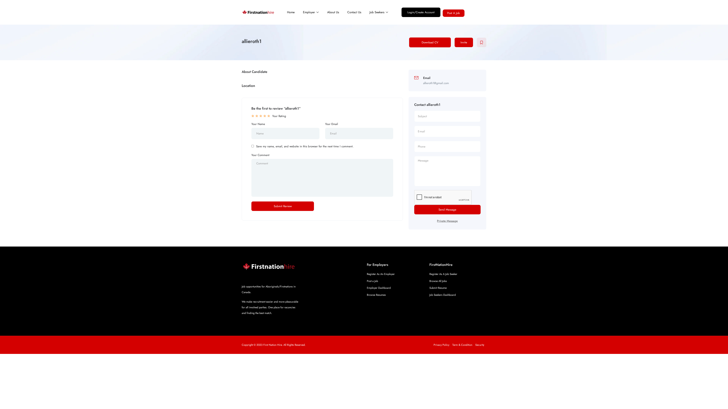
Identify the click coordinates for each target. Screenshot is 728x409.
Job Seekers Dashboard (442, 295)
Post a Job (372, 281)
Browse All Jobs (438, 281)
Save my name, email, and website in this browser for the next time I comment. (305, 146)
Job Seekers (377, 12)
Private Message (447, 221)
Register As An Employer (381, 274)
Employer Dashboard (379, 288)
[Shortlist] (481, 42)
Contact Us (354, 12)
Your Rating (279, 116)
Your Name (258, 124)
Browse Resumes (376, 295)
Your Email (331, 124)
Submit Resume (438, 288)
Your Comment (260, 155)
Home (291, 12)
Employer (309, 12)
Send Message (447, 210)
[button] (453, 13)
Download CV (430, 42)
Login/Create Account (421, 12)
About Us (333, 12)
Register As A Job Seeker (443, 274)
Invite (463, 42)
